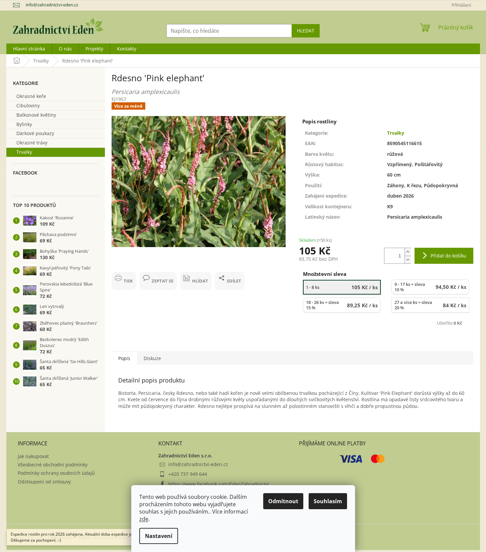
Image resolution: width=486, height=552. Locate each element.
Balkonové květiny (36, 115)
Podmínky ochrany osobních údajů (56, 473)
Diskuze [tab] (152, 358)
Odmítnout (283, 501)
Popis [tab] (124, 358)
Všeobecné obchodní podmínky (53, 464)
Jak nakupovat (33, 456)
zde (143, 519)
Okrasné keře (31, 96)
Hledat (305, 30)
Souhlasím (328, 501)
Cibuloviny (28, 105)
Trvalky (24, 152)
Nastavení (158, 536)
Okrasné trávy (31, 142)
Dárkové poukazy (35, 133)
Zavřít (124, 268)
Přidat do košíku (448, 255)
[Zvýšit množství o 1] (407, 252)
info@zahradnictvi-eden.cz (198, 464)
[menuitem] (29, 48)
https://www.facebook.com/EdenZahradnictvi (218, 484)
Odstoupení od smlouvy (44, 481)
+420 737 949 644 (187, 474)
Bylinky (24, 124)
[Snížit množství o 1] (407, 259)
